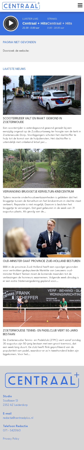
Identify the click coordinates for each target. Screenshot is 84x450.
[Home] (21, 6)
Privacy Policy (11, 438)
